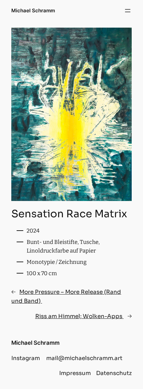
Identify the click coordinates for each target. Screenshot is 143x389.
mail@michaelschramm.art (84, 358)
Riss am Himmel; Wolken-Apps (79, 316)
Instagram (25, 358)
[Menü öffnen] (128, 11)
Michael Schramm (33, 11)
